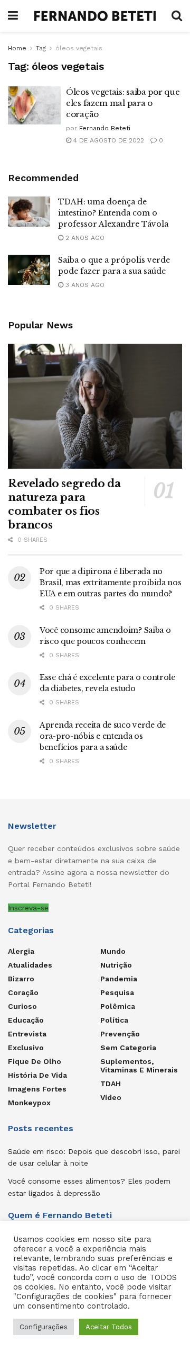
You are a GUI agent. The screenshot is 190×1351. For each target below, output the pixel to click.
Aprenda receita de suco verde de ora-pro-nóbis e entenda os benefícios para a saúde (103, 736)
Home (17, 48)
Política (114, 1020)
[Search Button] (177, 16)
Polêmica (117, 1006)
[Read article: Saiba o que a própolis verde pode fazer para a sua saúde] (29, 270)
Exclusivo (26, 1047)
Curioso (22, 1006)
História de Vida (37, 1075)
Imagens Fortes (37, 1089)
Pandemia (118, 978)
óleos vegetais (78, 48)
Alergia (21, 951)
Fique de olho (34, 1061)
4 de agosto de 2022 (107, 140)
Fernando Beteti (104, 128)
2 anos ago (83, 237)
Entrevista (27, 1034)
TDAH (110, 1083)
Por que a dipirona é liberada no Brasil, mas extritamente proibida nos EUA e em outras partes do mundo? (111, 582)
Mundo (113, 951)
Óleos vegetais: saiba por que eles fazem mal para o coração (122, 103)
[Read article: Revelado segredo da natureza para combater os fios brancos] (95, 406)
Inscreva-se (28, 907)
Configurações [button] (44, 1327)
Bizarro (21, 978)
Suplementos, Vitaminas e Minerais (139, 1065)
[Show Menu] (13, 16)
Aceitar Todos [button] (109, 1327)
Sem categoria (128, 1047)
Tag (41, 48)
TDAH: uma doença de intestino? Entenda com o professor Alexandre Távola (113, 213)
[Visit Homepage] (94, 15)
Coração (23, 992)
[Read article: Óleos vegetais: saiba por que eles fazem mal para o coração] (34, 105)
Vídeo (110, 1097)
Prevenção (120, 1034)
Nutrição (116, 965)
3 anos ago (83, 285)
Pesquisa (117, 992)
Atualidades (30, 965)
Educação (26, 1020)
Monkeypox (29, 1102)
